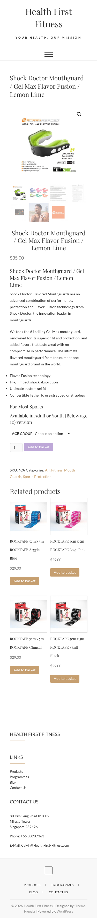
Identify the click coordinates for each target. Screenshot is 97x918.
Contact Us (18, 788)
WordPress (65, 911)
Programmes (19, 777)
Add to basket (38, 447)
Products (16, 771)
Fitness (57, 470)
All (47, 470)
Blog (13, 782)
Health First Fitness (48, 17)
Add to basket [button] (24, 581)
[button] (79, 114)
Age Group (22, 433)
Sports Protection (37, 476)
